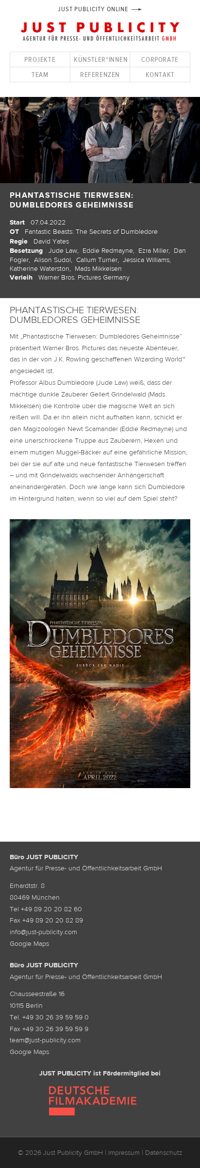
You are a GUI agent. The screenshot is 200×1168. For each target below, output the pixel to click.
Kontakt (160, 74)
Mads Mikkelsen (98, 268)
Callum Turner (96, 260)
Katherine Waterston (39, 268)
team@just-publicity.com (45, 1040)
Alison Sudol (52, 260)
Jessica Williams (146, 260)
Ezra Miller (153, 250)
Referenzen (100, 74)
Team (40, 74)
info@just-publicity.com (43, 932)
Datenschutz (164, 1152)
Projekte (39, 59)
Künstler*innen (101, 59)
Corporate (159, 59)
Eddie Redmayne (108, 250)
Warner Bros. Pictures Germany (84, 277)
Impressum (124, 1152)
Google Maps (29, 943)
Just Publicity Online (93, 9)
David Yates (51, 241)
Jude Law (63, 250)
